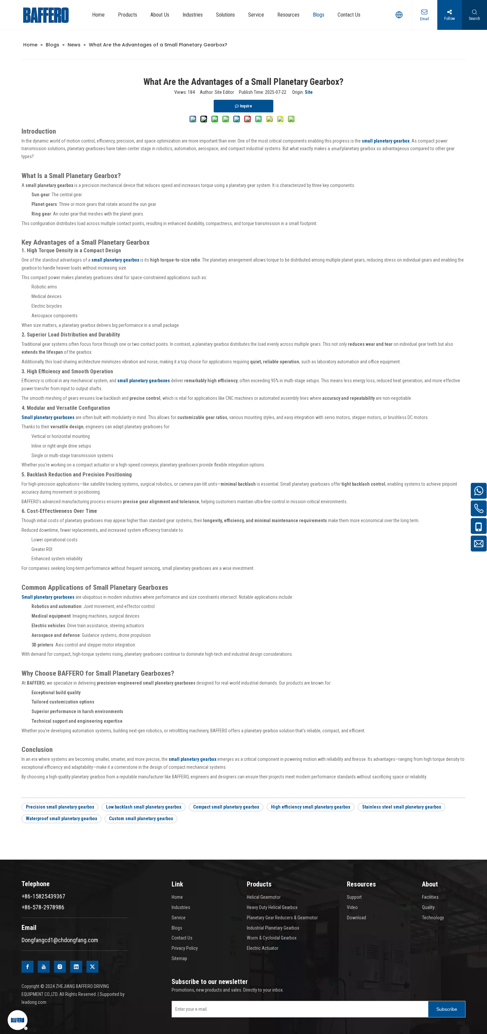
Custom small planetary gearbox (141, 818)
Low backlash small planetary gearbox (143, 807)
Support (354, 897)
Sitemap (179, 958)
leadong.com (34, 1002)
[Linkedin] (76, 967)
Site (309, 92)
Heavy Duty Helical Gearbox (272, 907)
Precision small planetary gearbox (60, 807)
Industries (181, 907)
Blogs (177, 928)
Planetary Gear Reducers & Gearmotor (282, 917)
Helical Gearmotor (264, 897)
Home (177, 897)
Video (352, 907)
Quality (428, 907)
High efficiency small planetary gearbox (310, 807)
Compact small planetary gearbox (226, 807)
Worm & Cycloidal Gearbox (272, 938)
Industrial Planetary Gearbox (273, 928)
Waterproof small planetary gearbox (61, 818)
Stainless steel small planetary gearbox (401, 807)
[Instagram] (60, 967)
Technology (433, 917)
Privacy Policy (185, 948)
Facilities (430, 897)
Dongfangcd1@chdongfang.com (60, 940)
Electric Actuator (262, 948)
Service (179, 917)
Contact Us (182, 938)
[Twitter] (92, 967)
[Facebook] (27, 967)
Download (356, 917)
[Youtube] (44, 967)
